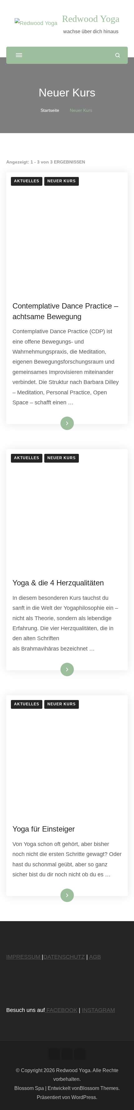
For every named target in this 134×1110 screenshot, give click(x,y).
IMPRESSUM (24, 957)
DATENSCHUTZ (64, 957)
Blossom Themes (99, 1088)
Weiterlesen (56, 423)
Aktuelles (26, 181)
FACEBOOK (61, 1010)
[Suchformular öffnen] (118, 55)
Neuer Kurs (61, 181)
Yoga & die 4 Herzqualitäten (58, 582)
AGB (95, 957)
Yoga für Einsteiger (43, 829)
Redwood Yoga (90, 18)
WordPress (83, 1097)
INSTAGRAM (98, 1010)
